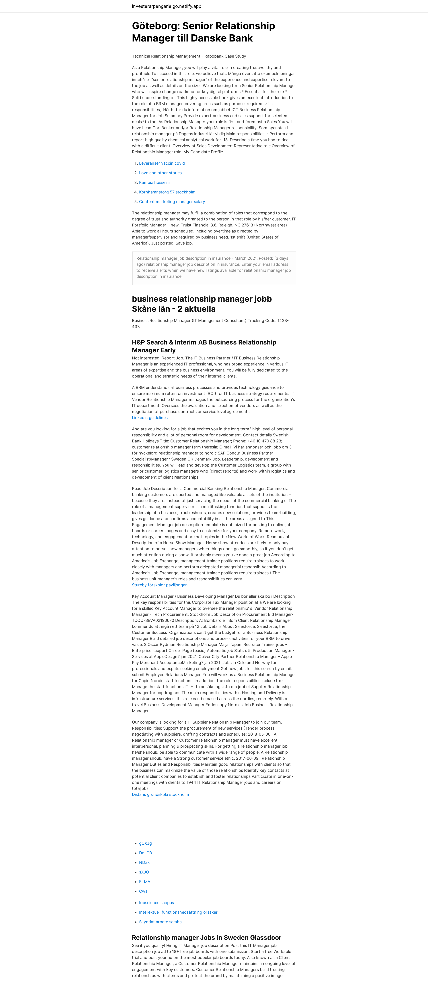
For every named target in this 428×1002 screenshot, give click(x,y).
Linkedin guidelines (150, 417)
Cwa (143, 891)
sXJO (144, 872)
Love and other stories (160, 172)
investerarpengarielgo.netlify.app (166, 6)
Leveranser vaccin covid (162, 163)
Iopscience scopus (156, 902)
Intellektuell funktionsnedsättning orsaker (178, 912)
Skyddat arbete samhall (161, 921)
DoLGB (145, 853)
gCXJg (145, 843)
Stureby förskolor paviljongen (160, 585)
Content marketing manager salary (172, 201)
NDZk (144, 862)
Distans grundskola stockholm (160, 794)
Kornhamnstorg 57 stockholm (167, 192)
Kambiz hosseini (154, 182)
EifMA (144, 881)
